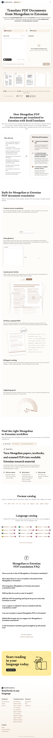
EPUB (9, 503)
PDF (5, 503)
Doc (20, 503)
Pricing (3, 703)
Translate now (11, 670)
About (3, 727)
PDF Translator (17, 701)
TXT (17, 503)
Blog (26, 703)
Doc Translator (17, 709)
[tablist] (19, 444)
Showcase (27, 705)
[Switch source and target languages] (26, 30)
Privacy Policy (5, 731)
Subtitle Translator (17, 719)
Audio (37, 503)
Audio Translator (17, 717)
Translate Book (5, 701)
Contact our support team (26, 637)
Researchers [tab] (8, 443)
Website (32, 503)
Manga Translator (17, 721)
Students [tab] (17, 443)
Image (24, 503)
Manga (46, 503)
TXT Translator (17, 707)
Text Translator (17, 713)
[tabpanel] (26, 465)
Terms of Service (6, 729)
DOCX (13, 503)
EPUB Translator (17, 703)
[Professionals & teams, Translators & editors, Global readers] (35, 444)
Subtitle (42, 503)
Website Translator (18, 715)
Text (28, 503)
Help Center (28, 701)
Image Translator (17, 711)
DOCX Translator (17, 705)
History (3, 705)
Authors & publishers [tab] (28, 443)
